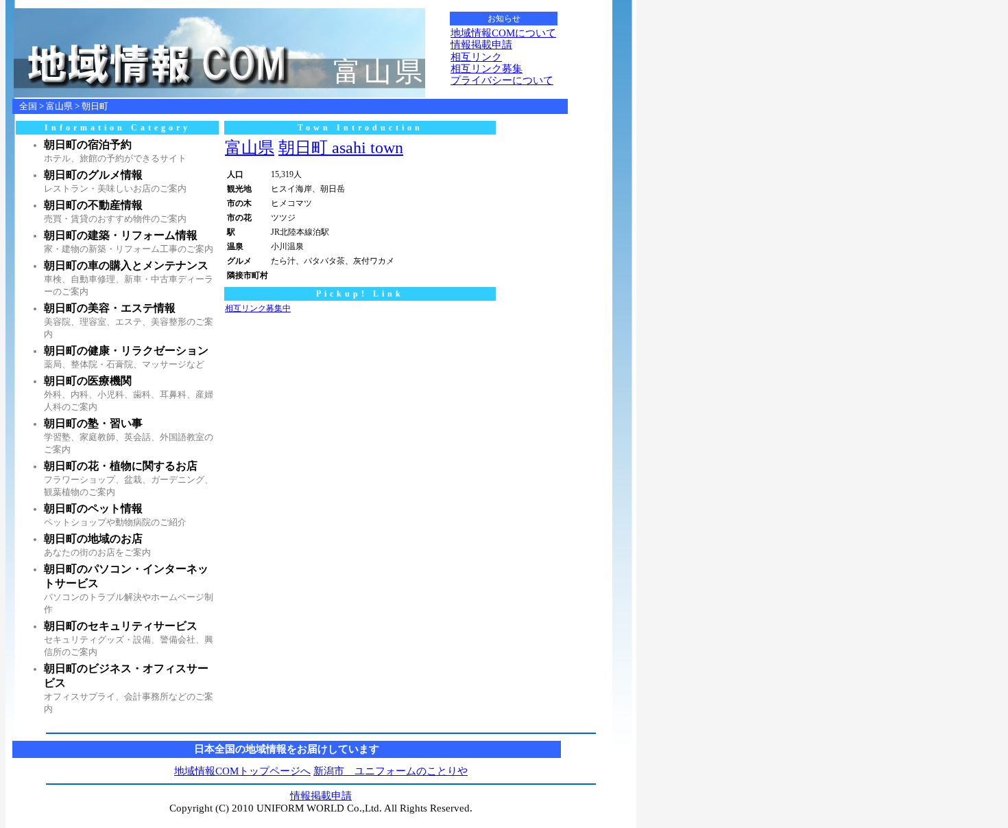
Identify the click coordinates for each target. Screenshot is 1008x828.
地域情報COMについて (503, 32)
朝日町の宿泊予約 (88, 144)
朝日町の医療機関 (88, 381)
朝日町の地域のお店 (93, 538)
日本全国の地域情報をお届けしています (286, 749)
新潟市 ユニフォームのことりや (390, 771)
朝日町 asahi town (340, 148)
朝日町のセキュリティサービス (120, 626)
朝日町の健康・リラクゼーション (126, 350)
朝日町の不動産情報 (93, 205)
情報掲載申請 (481, 44)
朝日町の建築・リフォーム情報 (120, 235)
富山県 (59, 106)
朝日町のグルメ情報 (93, 175)
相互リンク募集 (487, 68)
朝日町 (95, 106)
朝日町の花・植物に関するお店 (120, 466)
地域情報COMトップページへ (242, 771)
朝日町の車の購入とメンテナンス (126, 265)
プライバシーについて (502, 80)
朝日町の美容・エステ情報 (110, 308)
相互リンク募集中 (258, 308)
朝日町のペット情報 (93, 508)
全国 (28, 106)
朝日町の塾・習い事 (93, 423)
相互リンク (476, 56)
